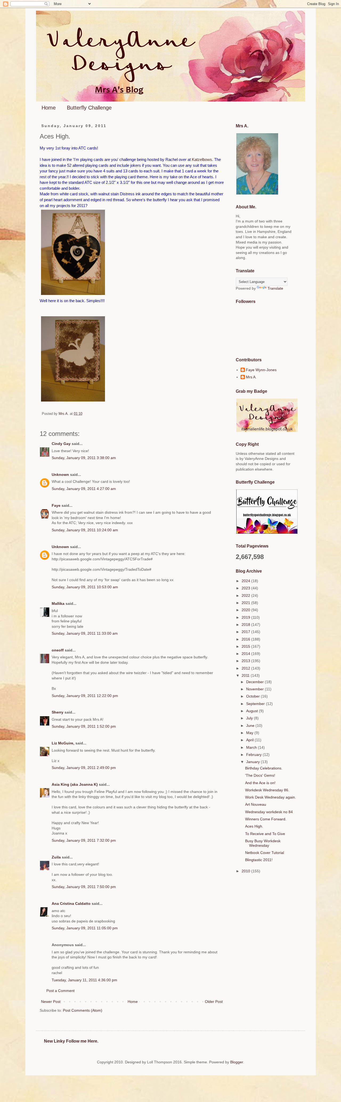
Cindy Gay (61, 443)
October (253, 696)
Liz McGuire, (63, 743)
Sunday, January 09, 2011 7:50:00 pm (84, 887)
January (253, 762)
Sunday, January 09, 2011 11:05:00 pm (85, 928)
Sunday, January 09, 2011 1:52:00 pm (84, 726)
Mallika (58, 603)
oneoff (58, 650)
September (256, 704)
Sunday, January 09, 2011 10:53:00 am (85, 587)
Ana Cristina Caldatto (71, 903)
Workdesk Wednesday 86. (267, 790)
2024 (246, 581)
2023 (246, 588)
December (255, 682)
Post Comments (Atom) (82, 1010)
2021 (246, 603)
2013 (246, 661)
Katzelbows (202, 159)
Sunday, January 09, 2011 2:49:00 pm (84, 767)
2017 (246, 632)
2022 (246, 595)
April (250, 740)
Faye (56, 505)
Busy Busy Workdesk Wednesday (263, 843)
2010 (246, 871)
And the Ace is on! (260, 783)
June (250, 725)
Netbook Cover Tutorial (264, 852)
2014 (246, 653)
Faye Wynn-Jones (261, 370)
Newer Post (50, 1001)
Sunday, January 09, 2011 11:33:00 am (85, 633)
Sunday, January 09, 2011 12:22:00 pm (85, 696)
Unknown (60, 474)
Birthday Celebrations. (263, 768)
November (255, 689)
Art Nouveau (255, 804)
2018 (246, 624)
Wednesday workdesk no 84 (269, 812)
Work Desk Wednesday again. (270, 797)
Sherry (57, 712)
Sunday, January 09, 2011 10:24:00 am (85, 530)
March (252, 747)
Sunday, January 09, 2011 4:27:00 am (84, 489)
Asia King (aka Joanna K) (75, 784)
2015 (246, 646)
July (250, 718)
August (252, 711)
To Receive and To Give (265, 834)
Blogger (236, 1062)
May (250, 733)
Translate (275, 288)
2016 (246, 639)
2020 (246, 610)
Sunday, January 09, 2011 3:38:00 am (84, 458)
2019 (246, 617)
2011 (246, 675)
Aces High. (254, 826)
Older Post (214, 1001)
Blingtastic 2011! (259, 860)
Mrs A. (251, 377)
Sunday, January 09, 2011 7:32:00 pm (84, 840)
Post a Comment (60, 990)
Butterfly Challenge (89, 108)
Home (49, 108)
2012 (246, 668)
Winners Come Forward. (265, 819)
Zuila (56, 857)
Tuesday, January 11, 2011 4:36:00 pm (84, 980)
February (254, 754)
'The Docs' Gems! (260, 775)
